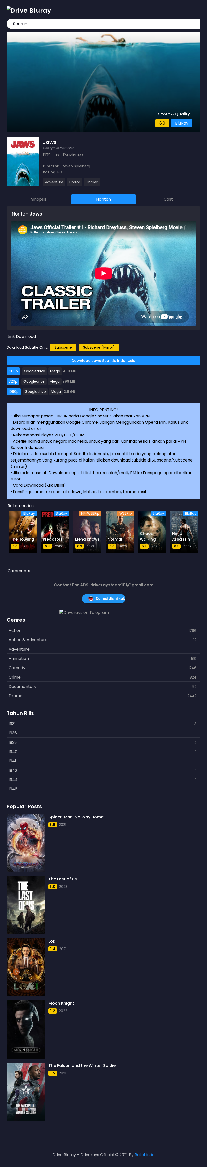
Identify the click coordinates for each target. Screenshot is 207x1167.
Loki (52, 941)
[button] (196, 24)
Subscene (63, 347)
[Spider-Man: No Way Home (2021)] (26, 843)
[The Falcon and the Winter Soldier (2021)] (26, 1092)
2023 (63, 886)
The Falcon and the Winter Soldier (82, 1065)
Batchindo (145, 1155)
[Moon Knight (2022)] (26, 1029)
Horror (74, 182)
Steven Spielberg (75, 166)
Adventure (54, 182)
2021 (62, 824)
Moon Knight (61, 1003)
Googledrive (34, 371)
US (57, 155)
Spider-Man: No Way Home (76, 817)
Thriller (92, 182)
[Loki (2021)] (26, 967)
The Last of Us (62, 879)
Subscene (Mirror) (99, 347)
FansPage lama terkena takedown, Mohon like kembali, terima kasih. (80, 492)
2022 (63, 1011)
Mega (55, 371)
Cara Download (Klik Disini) (39, 485)
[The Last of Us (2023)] (26, 905)
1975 (46, 155)
